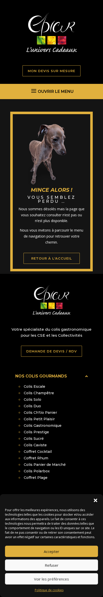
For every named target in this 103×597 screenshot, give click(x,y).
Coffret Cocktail (38, 451)
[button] (95, 500)
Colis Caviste (35, 445)
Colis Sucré (34, 438)
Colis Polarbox (37, 471)
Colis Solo (32, 399)
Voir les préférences (51, 578)
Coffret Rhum (36, 458)
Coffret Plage (36, 477)
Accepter (51, 551)
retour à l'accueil (51, 258)
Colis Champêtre (39, 393)
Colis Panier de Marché (45, 464)
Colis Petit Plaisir (39, 419)
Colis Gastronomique (43, 425)
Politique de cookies (49, 590)
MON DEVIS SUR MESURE (51, 71)
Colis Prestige (36, 432)
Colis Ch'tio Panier (40, 412)
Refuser (51, 565)
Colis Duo (32, 406)
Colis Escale (34, 386)
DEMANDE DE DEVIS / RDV (51, 351)
